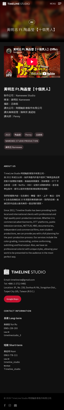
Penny (28, 134)
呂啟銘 (39, 134)
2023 (7, 134)
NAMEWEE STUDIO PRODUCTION (21, 140)
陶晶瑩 (18, 134)
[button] (55, 3)
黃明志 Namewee (13, 147)
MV (31, 22)
